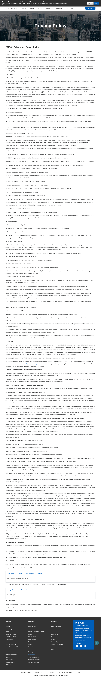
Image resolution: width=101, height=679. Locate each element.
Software (30, 644)
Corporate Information (11, 654)
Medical (30, 634)
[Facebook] (81, 646)
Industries (23, 8)
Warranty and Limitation (34, 659)
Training (53, 636)
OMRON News (9, 664)
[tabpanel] (50, 579)
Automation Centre (56, 626)
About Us (59, 8)
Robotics (8, 641)
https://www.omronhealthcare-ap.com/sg (17, 364)
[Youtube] (77, 646)
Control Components (11, 634)
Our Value (14, 8)
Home (7, 8)
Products (31, 8)
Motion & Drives (9, 639)
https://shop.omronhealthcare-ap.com (41, 364)
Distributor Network (10, 662)
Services (40, 8)
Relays (7, 631)
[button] (97, 643)
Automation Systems (11, 636)
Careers (8, 657)
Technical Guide (55, 647)
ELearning (53, 639)
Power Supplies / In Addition (12, 646)
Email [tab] (20, 573)
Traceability (31, 646)
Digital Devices (32, 626)
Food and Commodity (33, 629)
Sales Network (9, 659)
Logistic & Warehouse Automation (36, 631)
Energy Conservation (11, 644)
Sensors (8, 624)
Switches (8, 626)
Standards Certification (57, 644)
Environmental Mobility (34, 624)
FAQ (52, 649)
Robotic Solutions (32, 636)
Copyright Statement (33, 662)
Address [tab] (40, 573)
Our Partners (69, 8)
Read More (90, 3)
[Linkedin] (85, 646)
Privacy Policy (31, 654)
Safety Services (55, 624)
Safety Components (10, 629)
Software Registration (56, 642)
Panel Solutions (32, 639)
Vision (29, 641)
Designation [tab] (11, 573)
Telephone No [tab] (30, 573)
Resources (49, 8)
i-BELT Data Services (56, 629)
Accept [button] (96, 3)
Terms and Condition (33, 657)
